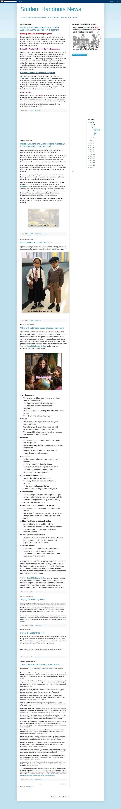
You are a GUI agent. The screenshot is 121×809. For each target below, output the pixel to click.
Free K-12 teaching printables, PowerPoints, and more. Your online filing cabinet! (49, 17)
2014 (91, 154)
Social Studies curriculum (36, 346)
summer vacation (38, 234)
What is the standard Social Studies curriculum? (42, 328)
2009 (91, 165)
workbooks (24, 186)
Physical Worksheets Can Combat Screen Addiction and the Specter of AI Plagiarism (39, 28)
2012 (91, 158)
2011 (91, 160)
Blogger (67, 797)
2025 (91, 122)
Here (59, 248)
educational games (29, 234)
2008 (91, 167)
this (31, 643)
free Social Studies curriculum (35, 578)
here (51, 179)
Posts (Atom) (30, 786)
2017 (91, 147)
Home (40, 784)
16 (93, 126)
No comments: (38, 110)
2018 (91, 145)
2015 (91, 152)
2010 (91, 163)
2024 (91, 141)
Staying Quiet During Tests (32, 599)
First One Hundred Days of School (36, 242)
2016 (91, 149)
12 (93, 137)
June (92, 124)
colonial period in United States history (41, 668)
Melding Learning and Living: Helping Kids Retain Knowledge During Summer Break (42, 145)
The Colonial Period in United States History (40, 664)
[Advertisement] (43, 126)
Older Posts (63, 784)
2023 (91, 143)
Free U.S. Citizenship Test (32, 633)
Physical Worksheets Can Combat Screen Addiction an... (96, 131)
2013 (91, 156)
